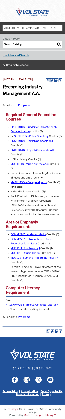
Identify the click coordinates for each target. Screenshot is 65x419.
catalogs (13, 409)
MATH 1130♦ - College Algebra (29, 182)
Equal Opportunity (51, 391)
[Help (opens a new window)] (60, 80)
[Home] (32, 11)
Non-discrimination (27, 394)
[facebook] (15, 380)
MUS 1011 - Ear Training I (25, 248)
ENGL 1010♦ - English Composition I (32, 140)
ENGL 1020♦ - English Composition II (32, 150)
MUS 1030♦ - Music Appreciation (30, 164)
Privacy (46, 394)
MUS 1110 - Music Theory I (26, 253)
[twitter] (38, 380)
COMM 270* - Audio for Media (28, 234)
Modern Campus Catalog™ (40, 415)
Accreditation (29, 391)
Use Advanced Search (16, 55)
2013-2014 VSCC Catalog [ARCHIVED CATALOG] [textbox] (32, 28)
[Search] (59, 44)
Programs (24, 105)
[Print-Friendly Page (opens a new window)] (56, 80)
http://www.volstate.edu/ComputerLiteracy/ (32, 304)
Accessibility (10, 391)
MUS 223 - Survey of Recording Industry (34, 257)
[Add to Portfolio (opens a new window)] (52, 80)
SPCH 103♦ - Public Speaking (31, 136)
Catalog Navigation (18, 65)
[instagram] (27, 380)
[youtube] (50, 380)
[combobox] (32, 28)
